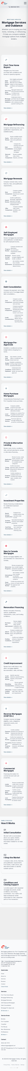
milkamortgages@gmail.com (8, 1045)
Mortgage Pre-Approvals (7, 1008)
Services (3, 978)
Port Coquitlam (5, 1021)
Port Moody (4, 1026)
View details (8, 108)
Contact (3, 984)
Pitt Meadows (4, 1032)
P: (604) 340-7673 (5, 966)
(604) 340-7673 (5, 1043)
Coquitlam (3, 1024)
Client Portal (4, 986)
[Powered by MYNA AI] (14, 1067)
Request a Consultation (11, 938)
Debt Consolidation (6, 1005)
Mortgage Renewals (6, 1000)
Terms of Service (15, 1064)
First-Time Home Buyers (7, 995)
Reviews (3, 981)
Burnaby (3, 1019)
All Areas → (4, 1034)
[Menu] (25, 3)
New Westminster (5, 1029)
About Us (3, 976)
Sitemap (22, 1064)
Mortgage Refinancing (7, 997)
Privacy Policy (7, 1064)
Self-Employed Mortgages (8, 1002)
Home (2, 973)
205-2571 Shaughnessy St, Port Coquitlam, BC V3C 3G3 (13, 1048)
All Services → (5, 1010)
